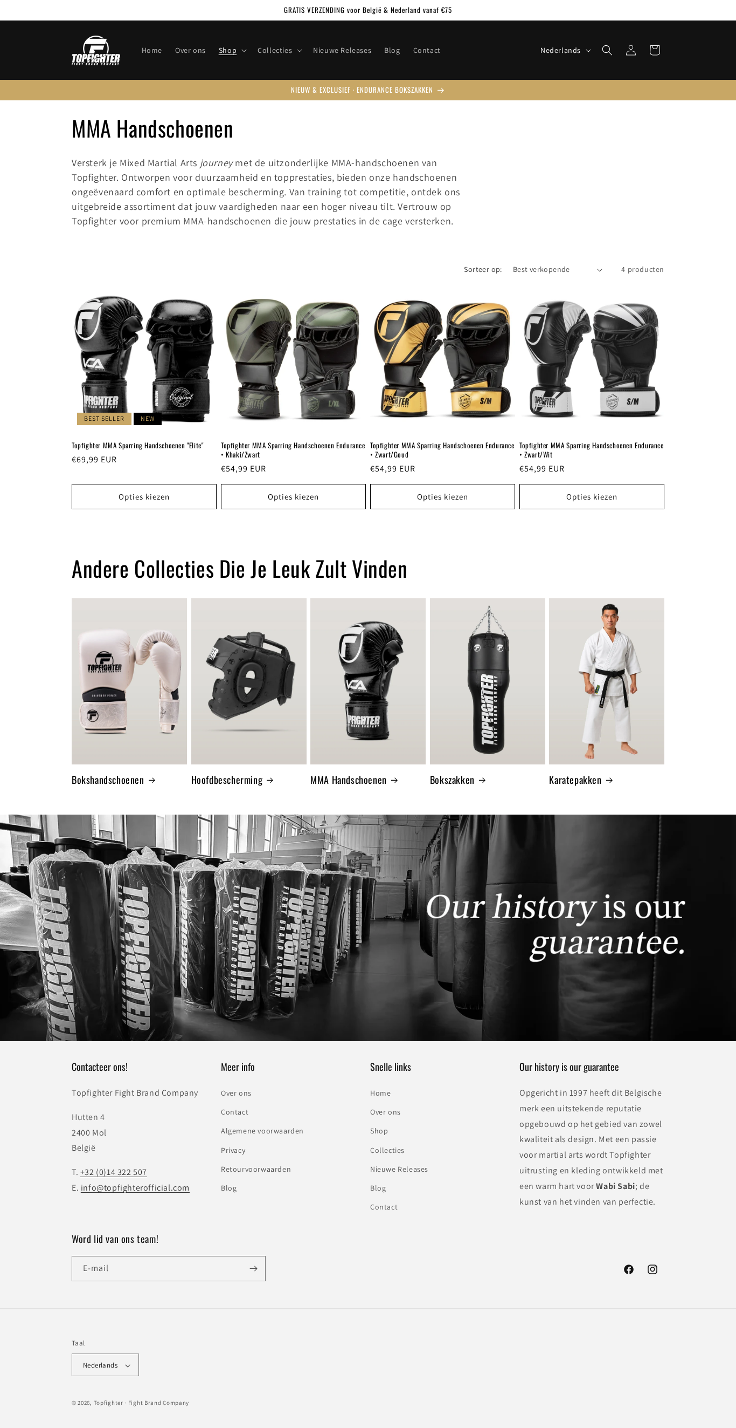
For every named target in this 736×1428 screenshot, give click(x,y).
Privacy (233, 1149)
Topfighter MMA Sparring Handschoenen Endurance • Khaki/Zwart (293, 450)
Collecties (387, 1149)
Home (380, 1092)
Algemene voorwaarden (262, 1131)
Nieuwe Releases (399, 1168)
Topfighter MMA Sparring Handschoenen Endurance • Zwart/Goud (442, 450)
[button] (231, 50)
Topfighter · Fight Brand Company (141, 1403)
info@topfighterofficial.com (135, 1187)
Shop (379, 1131)
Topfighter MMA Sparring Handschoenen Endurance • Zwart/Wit (591, 450)
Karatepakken (575, 779)
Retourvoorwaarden (256, 1168)
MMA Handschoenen (348, 779)
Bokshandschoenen (108, 779)
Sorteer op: (483, 269)
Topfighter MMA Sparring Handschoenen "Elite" (137, 445)
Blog (229, 1187)
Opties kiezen (144, 496)
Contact (234, 1112)
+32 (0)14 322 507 (113, 1172)
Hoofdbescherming (227, 779)
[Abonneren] (253, 1268)
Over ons (236, 1092)
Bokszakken (452, 779)
